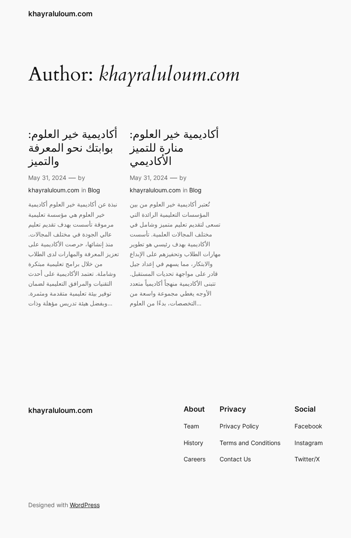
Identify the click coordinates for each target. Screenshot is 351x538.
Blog (94, 190)
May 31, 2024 (47, 177)
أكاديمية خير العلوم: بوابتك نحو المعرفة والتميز (72, 148)
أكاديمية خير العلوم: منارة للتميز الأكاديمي (174, 148)
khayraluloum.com (60, 13)
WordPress (85, 504)
